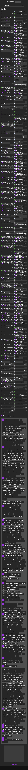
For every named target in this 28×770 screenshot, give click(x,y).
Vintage (6, 727)
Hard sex (23, 566)
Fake (8, 532)
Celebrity (14, 484)
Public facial (9, 148)
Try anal (21, 171)
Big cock (19, 451)
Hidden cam (5, 559)
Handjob (10, 555)
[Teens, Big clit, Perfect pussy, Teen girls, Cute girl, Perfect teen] (20, 328)
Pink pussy (9, 353)
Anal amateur (22, 438)
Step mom (22, 671)
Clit (16, 21)
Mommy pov (9, 241)
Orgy (13, 639)
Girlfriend (13, 553)
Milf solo (4, 629)
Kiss (11, 82)
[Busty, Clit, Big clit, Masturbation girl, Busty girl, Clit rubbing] (7, 31)
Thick (14, 723)
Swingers (10, 671)
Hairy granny (22, 66)
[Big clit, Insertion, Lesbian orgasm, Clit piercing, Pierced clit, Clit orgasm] (20, 34)
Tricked (4, 714)
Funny (4, 532)
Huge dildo (15, 570)
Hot (3, 564)
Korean (6, 599)
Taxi (16, 716)
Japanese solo (18, 337)
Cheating (4, 482)
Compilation (22, 478)
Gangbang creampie (7, 551)
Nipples (22, 635)
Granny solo (15, 551)
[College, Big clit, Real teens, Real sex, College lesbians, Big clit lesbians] (20, 252)
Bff (23, 463)
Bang (4, 469)
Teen (6, 708)
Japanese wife (22, 587)
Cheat (14, 486)
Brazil (16, 463)
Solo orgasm (9, 126)
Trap (8, 718)
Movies (13, 629)
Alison (4, 440)
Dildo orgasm (23, 143)
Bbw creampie (12, 467)
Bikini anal (22, 131)
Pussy (4, 649)
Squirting (4, 677)
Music (9, 624)
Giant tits (9, 116)
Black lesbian (9, 399)
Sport (17, 702)
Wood (8, 392)
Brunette (16, 474)
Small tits (10, 687)
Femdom (5, 526)
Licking (18, 612)
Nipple (4, 637)
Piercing (8, 656)
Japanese (7, 583)
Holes (21, 195)
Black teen (11, 474)
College (17, 253)
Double (19, 509)
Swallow (17, 306)
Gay (16, 545)
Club (17, 496)
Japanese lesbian (6, 585)
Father (14, 534)
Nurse (10, 635)
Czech (16, 480)
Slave (7, 673)
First (21, 407)
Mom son (23, 614)
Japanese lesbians (6, 595)
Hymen (14, 568)
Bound (22, 461)
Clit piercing (9, 172)
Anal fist (18, 444)
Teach (21, 97)
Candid (23, 496)
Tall (11, 712)
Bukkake (12, 449)
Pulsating (22, 52)
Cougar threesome (7, 496)
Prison (19, 654)
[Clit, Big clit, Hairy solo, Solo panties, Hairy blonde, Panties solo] (20, 153)
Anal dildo (18, 424)
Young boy (20, 739)
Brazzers (4, 247)
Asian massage (18, 428)
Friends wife (5, 543)
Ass (21, 420)
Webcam (10, 731)
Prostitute (9, 651)
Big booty (8, 469)
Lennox (8, 410)
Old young (12, 641)
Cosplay (21, 480)
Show (21, 702)
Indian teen (5, 576)
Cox (16, 494)
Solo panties (9, 205)
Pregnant (17, 121)
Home (4, 566)
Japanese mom (17, 583)
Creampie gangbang (7, 484)
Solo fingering (5, 691)
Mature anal (17, 616)
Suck (21, 268)
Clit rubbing (22, 206)
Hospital (21, 570)
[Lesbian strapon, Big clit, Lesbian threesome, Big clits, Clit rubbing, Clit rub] (7, 301)
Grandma (14, 549)
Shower (9, 677)
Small (8, 675)
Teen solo (18, 410)
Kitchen (17, 599)
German (4, 547)
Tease (4, 718)
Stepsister (19, 675)
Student (14, 687)
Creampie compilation (11, 490)
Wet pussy (9, 735)
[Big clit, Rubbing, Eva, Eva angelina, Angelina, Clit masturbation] (20, 162)
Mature (10, 614)
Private (18, 649)
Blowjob (17, 449)
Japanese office (6, 597)
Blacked (17, 115)
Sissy (17, 671)
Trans (4, 710)
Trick (18, 718)
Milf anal (15, 620)
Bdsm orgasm (23, 189)
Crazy (19, 503)
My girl (8, 198)
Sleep (15, 666)
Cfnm (17, 310)
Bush (24, 169)
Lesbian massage (6, 608)
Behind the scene (6, 463)
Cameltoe (14, 501)
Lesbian (6, 604)
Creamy (4, 503)
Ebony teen (9, 522)
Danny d (11, 514)
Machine (10, 620)
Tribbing (4, 716)
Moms (18, 624)
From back (9, 228)
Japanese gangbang (14, 589)
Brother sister (15, 453)
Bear (15, 476)
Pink (8, 37)
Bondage (21, 447)
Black (21, 449)
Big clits (21, 14)
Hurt (21, 299)
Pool (11, 654)
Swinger (22, 669)
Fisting (10, 524)
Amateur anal (11, 424)
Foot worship (5, 539)
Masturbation (5, 76)
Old (16, 177)
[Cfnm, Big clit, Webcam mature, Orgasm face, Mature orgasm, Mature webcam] (20, 310)
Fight (15, 537)
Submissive (5, 702)
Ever (8, 315)
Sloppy (16, 700)
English (17, 522)
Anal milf (11, 428)
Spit (17, 681)
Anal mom (5, 424)
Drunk (6, 505)
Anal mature (19, 436)
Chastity (8, 501)
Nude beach (22, 47)
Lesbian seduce (6, 612)
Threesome (18, 708)
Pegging (8, 647)
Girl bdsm (9, 344)
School (10, 673)
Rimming (15, 658)
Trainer (21, 291)
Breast (8, 145)
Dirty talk (14, 509)
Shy (14, 685)
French (20, 526)
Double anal (19, 512)
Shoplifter (11, 696)
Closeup (4, 499)
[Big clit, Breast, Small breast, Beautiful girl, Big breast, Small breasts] (7, 144)
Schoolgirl (4, 167)
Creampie (12, 478)
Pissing (17, 148)
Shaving (21, 367)
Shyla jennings (23, 282)
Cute (11, 486)
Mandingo (5, 624)
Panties (20, 647)
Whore (4, 735)
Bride (12, 463)
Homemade (20, 555)
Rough (10, 658)
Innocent (18, 576)
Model (21, 622)
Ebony (6, 520)
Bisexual (9, 453)
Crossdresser (20, 484)
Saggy (21, 677)
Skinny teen (17, 698)
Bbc (13, 447)
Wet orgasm (22, 18)
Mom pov (5, 626)
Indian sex (5, 578)
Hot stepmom (20, 568)
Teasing (8, 322)
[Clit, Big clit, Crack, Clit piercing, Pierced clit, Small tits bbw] (20, 200)
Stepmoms (5, 696)
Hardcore (19, 561)
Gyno (15, 547)
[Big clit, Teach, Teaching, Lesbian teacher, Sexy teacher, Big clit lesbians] (7, 152)
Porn (17, 656)
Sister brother (9, 685)
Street (4, 700)
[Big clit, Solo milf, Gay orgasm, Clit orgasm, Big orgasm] (7, 373)
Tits (24, 712)
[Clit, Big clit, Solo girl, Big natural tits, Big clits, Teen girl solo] (20, 237)
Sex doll (10, 706)
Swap (13, 677)
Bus (3, 449)
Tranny (13, 710)
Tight (21, 718)
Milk (22, 616)
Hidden (4, 557)
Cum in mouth (6, 486)
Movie (19, 618)
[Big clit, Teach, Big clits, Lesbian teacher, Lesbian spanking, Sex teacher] (20, 97)
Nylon (6, 635)
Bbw (6, 447)
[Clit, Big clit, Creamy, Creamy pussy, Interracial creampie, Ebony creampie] (7, 363)
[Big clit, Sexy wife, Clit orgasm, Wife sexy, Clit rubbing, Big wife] (7, 27)
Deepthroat (5, 507)
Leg (21, 69)
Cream (8, 66)
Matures (16, 633)
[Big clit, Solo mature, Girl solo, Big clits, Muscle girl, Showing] (20, 101)
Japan (11, 583)
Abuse (10, 436)
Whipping (5, 733)
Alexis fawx (9, 430)
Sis (17, 679)
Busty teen (17, 465)
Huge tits (17, 71)
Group (19, 545)
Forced (6, 524)
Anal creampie (15, 422)
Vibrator (22, 370)
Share (20, 700)
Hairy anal (9, 557)
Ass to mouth (5, 432)
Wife (6, 731)
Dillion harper (10, 110)
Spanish (20, 696)
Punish (15, 654)
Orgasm (6, 639)
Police (8, 654)
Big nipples (9, 52)
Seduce (4, 683)
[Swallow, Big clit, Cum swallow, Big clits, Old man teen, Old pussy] (20, 305)
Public (23, 645)
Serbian (21, 265)
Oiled (11, 643)
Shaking (8, 263)
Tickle (17, 93)
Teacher (7, 712)
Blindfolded (5, 467)
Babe (12, 465)
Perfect (13, 656)
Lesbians (20, 604)
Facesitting (10, 528)
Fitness (17, 140)
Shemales (5, 689)
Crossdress (5, 494)
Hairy (6, 555)
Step (14, 671)
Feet (22, 524)
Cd (20, 496)
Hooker (22, 559)
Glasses (8, 367)
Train (4, 721)
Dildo (17, 88)
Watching (13, 733)
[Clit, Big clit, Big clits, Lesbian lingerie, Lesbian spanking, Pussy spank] (20, 63)
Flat (9, 541)
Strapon (4, 675)
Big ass (16, 447)
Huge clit (9, 15)
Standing (10, 694)
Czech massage (11, 482)
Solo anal (10, 704)
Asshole (16, 440)
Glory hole (19, 549)
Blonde (4, 457)
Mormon (23, 629)
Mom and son (6, 616)
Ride (21, 662)
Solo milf (8, 374)
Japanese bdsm (6, 593)
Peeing (21, 175)
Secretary (18, 685)
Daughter (11, 505)
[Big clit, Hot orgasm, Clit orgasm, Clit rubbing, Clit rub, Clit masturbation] (20, 224)
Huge (4, 570)
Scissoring (22, 332)
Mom (6, 614)
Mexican (18, 629)
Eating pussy (22, 125)
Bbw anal (13, 455)
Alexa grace (5, 438)
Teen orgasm (13, 721)
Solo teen (4, 115)
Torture (22, 710)
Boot (10, 472)
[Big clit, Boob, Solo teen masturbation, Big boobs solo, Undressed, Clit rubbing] (20, 55)
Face (13, 541)
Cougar (13, 496)
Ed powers (22, 351)
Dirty (4, 518)
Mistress (14, 624)
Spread (8, 700)
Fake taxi (4, 528)
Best (24, 355)
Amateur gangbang (11, 444)
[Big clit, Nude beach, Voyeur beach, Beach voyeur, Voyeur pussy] (20, 46)
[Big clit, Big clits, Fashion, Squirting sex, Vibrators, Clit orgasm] (20, 381)
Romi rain (17, 662)
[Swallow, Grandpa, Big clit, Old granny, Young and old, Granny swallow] (20, 388)
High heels (5, 572)
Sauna (14, 679)
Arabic (4, 444)
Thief (10, 723)
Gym (24, 549)
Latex (15, 604)
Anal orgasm (5, 428)
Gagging (8, 553)
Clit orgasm (22, 112)
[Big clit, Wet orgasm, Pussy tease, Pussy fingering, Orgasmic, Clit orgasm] (7, 73)
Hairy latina (9, 210)
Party (4, 647)
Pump (23, 654)
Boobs (20, 463)
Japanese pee (9, 99)
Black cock (5, 474)
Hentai (14, 555)
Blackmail (5, 451)
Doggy (9, 512)
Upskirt (6, 725)
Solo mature (22, 101)
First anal (10, 534)
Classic (22, 490)
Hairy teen (9, 561)
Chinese (6, 478)
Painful (4, 656)
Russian (6, 658)
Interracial (14, 574)
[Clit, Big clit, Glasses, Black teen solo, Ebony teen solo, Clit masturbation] (20, 129)
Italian (19, 574)
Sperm (12, 700)
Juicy (21, 283)
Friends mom (18, 541)
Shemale (10, 666)
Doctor (18, 507)
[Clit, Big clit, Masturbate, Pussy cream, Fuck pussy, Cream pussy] (7, 220)
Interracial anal (12, 576)
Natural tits (12, 637)
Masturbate (20, 631)
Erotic (4, 522)
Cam (14, 492)
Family (14, 524)
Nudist (14, 635)
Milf (19, 614)
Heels (24, 561)
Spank (17, 677)
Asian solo (12, 434)
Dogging (4, 512)
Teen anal (9, 710)
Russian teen (5, 662)
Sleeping (4, 669)
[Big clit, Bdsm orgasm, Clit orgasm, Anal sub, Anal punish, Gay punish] (20, 188)
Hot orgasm (22, 225)
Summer (8, 59)
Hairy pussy (14, 564)
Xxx (5, 737)
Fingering (5, 534)
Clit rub (21, 159)
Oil (8, 641)
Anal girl (22, 137)
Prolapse (23, 649)
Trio (19, 721)
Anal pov (11, 432)
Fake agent (19, 537)
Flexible (11, 532)
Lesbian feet (13, 612)
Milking (9, 629)
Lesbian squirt (19, 608)
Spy (3, 673)
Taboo (13, 708)
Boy (12, 457)
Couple (4, 501)
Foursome (5, 530)
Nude (21, 31)
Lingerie (4, 610)
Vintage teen (21, 729)
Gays (17, 553)
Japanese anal (17, 591)
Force (18, 524)
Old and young (6, 643)
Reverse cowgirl (18, 660)
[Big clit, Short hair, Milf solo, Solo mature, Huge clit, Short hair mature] (7, 237)
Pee (16, 647)
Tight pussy (5, 723)
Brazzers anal (9, 259)
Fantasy (13, 543)
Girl (19, 551)
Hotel (19, 559)
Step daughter (12, 702)
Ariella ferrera (18, 392)
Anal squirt (22, 440)
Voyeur (17, 90)
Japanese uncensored (18, 593)
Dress (21, 514)
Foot (14, 526)
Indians (4, 581)
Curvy (11, 488)
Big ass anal (5, 472)
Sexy (8, 386)
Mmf (23, 618)
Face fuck (5, 537)
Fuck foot (10, 537)
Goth (4, 553)
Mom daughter (6, 633)
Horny (4, 561)
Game (9, 549)
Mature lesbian (11, 626)
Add (8, 20)
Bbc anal (8, 465)
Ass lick (20, 442)
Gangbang (11, 545)
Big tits (7, 449)
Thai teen (17, 714)
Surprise (23, 685)
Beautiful (4, 455)
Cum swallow (20, 501)
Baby (4, 465)
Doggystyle (20, 516)
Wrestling (15, 731)
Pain (7, 649)
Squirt (9, 669)
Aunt (21, 422)
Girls (21, 553)
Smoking (4, 671)
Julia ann (23, 583)
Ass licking (19, 430)
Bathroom (14, 469)
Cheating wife (22, 488)
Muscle (11, 633)
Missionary (5, 620)
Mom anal (5, 622)
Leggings (23, 612)
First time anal (13, 539)
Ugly (16, 725)
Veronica (22, 339)
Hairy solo (9, 566)
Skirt (3, 685)
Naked (23, 637)
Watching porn (19, 733)
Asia (14, 436)
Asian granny (5, 434)
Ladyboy (11, 604)
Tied (3, 712)
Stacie (21, 377)
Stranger (17, 689)
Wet (8, 133)
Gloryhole (20, 547)
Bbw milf (8, 12)
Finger (18, 539)
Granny (6, 545)
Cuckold (16, 478)
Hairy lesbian (21, 564)
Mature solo (5, 109)
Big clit (4, 11)
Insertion (22, 35)
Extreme (4, 188)
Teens (17, 329)
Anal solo (16, 438)
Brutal (8, 457)
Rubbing (22, 163)
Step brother (21, 704)
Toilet (17, 710)
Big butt (4, 476)
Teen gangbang (21, 716)
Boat (21, 185)
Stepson (23, 694)
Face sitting (5, 541)
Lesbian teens (17, 610)
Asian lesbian (23, 109)
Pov (20, 645)
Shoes (18, 694)
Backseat (22, 348)
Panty (4, 654)
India (10, 574)
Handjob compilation (7, 568)
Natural (18, 635)
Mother (11, 616)
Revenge (4, 664)
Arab (13, 420)
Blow (19, 472)
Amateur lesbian (6, 442)
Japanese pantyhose (15, 597)
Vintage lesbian (14, 729)
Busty (4, 32)
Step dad (20, 691)
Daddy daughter (13, 516)
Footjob (9, 526)
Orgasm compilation (20, 641)
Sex (3, 706)
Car (18, 490)
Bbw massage (23, 221)
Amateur (17, 420)
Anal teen (23, 424)
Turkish (23, 708)
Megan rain (14, 631)
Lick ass (8, 250)
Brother (21, 455)
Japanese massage (7, 587)
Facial (18, 528)
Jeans (12, 593)
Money (14, 618)
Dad (19, 505)
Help (19, 566)
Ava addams (17, 426)
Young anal (5, 741)
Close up (18, 492)
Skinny (12, 669)
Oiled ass (16, 643)
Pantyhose (12, 645)
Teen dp (22, 285)
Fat (9, 530)
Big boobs (5, 459)
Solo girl (19, 687)
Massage (15, 614)
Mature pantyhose (6, 631)
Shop (7, 706)
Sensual (21, 243)
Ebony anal (20, 520)
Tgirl (22, 714)
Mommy (10, 622)
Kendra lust (11, 599)
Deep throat (5, 514)
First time (23, 410)
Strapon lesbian (13, 691)
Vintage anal (20, 727)
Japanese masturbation (7, 591)
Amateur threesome (19, 434)
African (23, 428)
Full (10, 543)
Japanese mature (14, 585)
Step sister (20, 673)
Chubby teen (11, 494)
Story (14, 681)
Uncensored (11, 725)
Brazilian (9, 41)
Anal (6, 420)
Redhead (4, 660)
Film (22, 530)
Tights (8, 157)
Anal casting (5, 436)
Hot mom (15, 557)
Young (6, 739)
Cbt (16, 297)
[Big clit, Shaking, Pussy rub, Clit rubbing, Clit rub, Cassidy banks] (7, 262)
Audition (10, 438)
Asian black (17, 432)
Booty (17, 325)
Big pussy (22, 474)
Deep (7, 516)
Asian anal (5, 422)
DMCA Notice (17, 767)
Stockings (13, 675)
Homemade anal (12, 559)
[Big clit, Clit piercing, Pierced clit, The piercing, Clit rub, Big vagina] (20, 212)
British (17, 192)
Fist (14, 528)
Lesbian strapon (6, 301)
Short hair (9, 238)
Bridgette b (9, 476)
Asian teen (11, 426)
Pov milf (8, 407)
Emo (14, 522)
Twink (8, 714)
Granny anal (10, 547)
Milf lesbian (22, 320)
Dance (14, 507)
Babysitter (20, 457)
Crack (24, 201)
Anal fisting (5, 426)
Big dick (17, 461)
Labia (21, 28)
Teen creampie (10, 716)
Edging (15, 520)
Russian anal (10, 660)
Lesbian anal (10, 610)
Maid (4, 618)
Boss (9, 461)
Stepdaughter (11, 689)
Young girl (14, 739)
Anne (14, 430)
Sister (6, 666)
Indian (6, 574)
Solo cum (22, 203)
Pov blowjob (22, 50)
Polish (20, 651)
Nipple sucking (23, 74)
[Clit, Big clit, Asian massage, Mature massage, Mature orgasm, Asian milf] (20, 135)
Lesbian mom (18, 257)
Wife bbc (20, 731)
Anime (9, 422)
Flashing (21, 93)
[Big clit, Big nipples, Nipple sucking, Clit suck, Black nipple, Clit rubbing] (20, 271)
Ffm (17, 526)
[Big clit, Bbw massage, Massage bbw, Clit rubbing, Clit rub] (20, 220)
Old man (17, 639)
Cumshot (16, 488)
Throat (12, 714)
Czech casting (5, 488)
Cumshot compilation (7, 492)
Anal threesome (14, 442)
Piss (17, 645)
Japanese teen (15, 587)
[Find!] (22, 5)
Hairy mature (9, 11)
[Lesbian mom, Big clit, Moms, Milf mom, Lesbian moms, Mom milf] (20, 256)
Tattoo (22, 721)
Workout (22, 197)
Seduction (5, 704)
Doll (3, 516)
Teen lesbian (22, 289)
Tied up (7, 721)
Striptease (5, 694)
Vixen (8, 729)
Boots (17, 230)
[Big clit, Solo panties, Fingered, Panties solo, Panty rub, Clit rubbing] (7, 204)
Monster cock (19, 626)
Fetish (22, 539)
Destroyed (16, 514)
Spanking (17, 669)
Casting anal (14, 503)
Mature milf (9, 331)
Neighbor (19, 637)
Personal (9, 17)
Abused (4, 430)
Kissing (21, 599)
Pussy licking (12, 649)
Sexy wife (9, 27)
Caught (22, 482)
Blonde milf (9, 46)
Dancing (13, 512)
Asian (9, 420)
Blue (12, 386)
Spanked (20, 683)
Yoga (10, 739)
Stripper (15, 696)
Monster (20, 620)
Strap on (15, 704)
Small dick (12, 698)
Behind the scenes (12, 459)
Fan (23, 541)
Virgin (17, 249)
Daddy (15, 505)
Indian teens (16, 578)
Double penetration (7, 509)
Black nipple (22, 23)
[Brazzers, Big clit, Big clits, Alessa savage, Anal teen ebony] (7, 246)
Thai (9, 708)
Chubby (8, 480)
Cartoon (17, 482)
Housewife (14, 566)
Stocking (4, 681)
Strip (3, 61)
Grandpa (22, 389)
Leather (13, 608)
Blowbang (15, 472)
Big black (19, 469)
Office (22, 639)
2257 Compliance (11, 767)
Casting (4, 480)
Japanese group (15, 595)
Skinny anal (9, 683)
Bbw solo (5, 461)
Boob (21, 56)
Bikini (23, 459)
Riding (17, 119)
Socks (14, 694)
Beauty (19, 459)
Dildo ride (9, 96)
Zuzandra (10, 2)
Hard (19, 557)
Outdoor (4, 641)
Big (8, 455)
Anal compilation (10, 440)
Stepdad (4, 679)
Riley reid (11, 662)
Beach (17, 353)
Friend (18, 534)
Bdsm (9, 447)
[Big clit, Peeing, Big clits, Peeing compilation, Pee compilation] (20, 174)
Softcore (22, 87)
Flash (16, 532)
